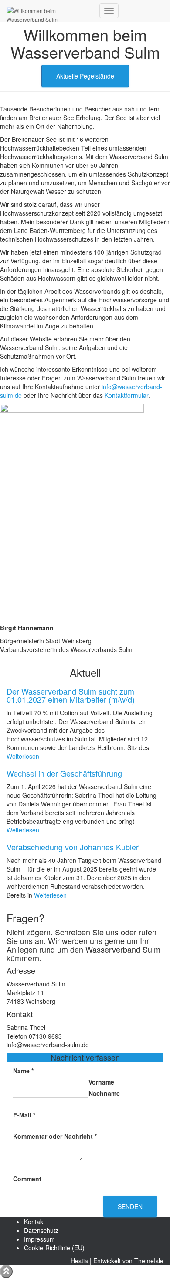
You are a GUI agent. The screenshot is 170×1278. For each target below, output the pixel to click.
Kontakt (34, 1221)
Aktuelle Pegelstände (85, 76)
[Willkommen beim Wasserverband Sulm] (49, 11)
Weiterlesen (23, 756)
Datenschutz (41, 1230)
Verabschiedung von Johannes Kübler (73, 846)
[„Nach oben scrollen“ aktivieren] (6, 1271)
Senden (130, 1206)
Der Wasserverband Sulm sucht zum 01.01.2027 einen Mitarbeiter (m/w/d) (71, 695)
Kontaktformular (126, 395)
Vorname (101, 1082)
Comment (27, 1178)
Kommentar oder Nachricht (55, 1136)
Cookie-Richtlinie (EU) (54, 1247)
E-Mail (24, 1115)
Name (23, 1070)
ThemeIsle (148, 1260)
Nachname (104, 1093)
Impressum (39, 1239)
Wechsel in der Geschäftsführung (64, 773)
